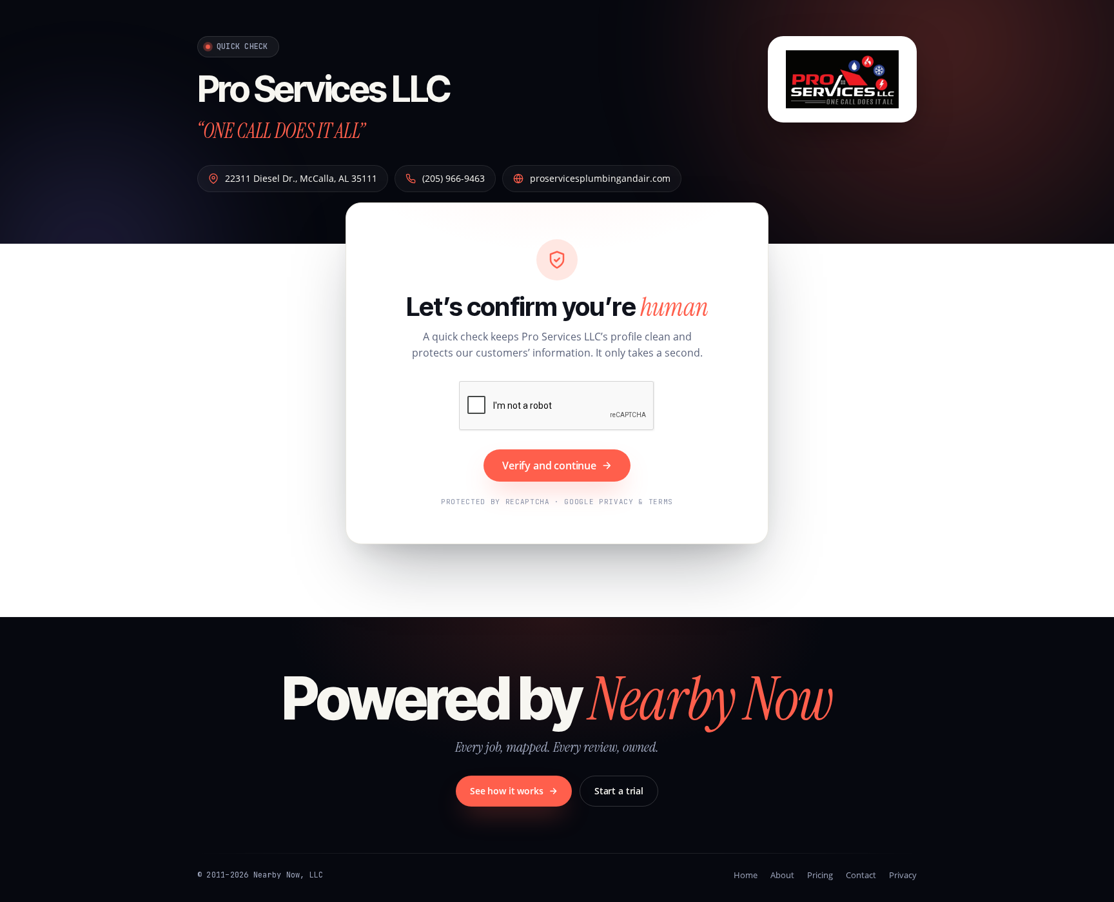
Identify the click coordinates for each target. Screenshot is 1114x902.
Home (745, 875)
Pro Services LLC (323, 89)
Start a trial (618, 791)
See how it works (506, 791)
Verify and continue (549, 465)
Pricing (820, 875)
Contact (861, 875)
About (782, 875)
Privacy (903, 875)
